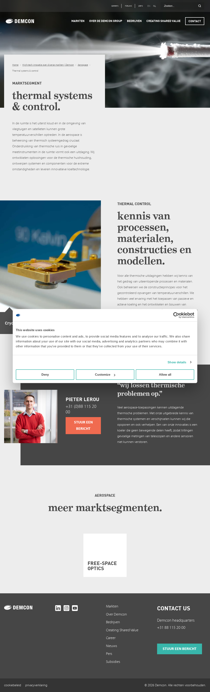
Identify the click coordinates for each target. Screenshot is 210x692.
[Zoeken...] (199, 6)
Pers (109, 654)
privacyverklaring (36, 685)
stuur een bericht (179, 649)
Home (15, 65)
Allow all (165, 374)
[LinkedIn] (58, 608)
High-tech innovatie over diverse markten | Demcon (48, 65)
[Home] (26, 21)
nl (154, 6)
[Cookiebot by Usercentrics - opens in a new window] (176, 315)
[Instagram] (66, 608)
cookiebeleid (12, 685)
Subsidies (113, 662)
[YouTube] (75, 608)
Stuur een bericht (83, 425)
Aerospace (83, 65)
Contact (194, 21)
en (148, 6)
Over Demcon (116, 614)
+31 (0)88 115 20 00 (81, 409)
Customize (102, 374)
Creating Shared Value (122, 630)
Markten (112, 606)
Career (110, 638)
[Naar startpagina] (28, 607)
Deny (45, 374)
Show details (177, 362)
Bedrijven (113, 622)
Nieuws (111, 646)
